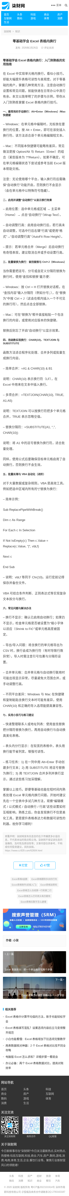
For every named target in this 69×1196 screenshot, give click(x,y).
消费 (60, 18)
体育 (46, 18)
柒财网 (7, 31)
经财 (39, 1176)
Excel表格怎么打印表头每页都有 (34, 896)
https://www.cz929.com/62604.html (23, 850)
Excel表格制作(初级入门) (24, 885)
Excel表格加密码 (48, 885)
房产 (60, 14)
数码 (19, 18)
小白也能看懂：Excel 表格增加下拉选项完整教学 (36, 1039)
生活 (6, 22)
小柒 (16, 940)
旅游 (48, 1176)
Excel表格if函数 (19, 879)
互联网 (8, 18)
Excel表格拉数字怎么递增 (33, 902)
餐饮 (48, 1180)
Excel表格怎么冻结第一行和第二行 (34, 890)
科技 (33, 14)
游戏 (33, 18)
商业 (46, 14)
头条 (19, 14)
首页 (6, 14)
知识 (17, 31)
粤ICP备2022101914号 (43, 1187)
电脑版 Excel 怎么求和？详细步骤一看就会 (32, 1056)
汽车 (57, 1180)
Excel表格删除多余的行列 (44, 879)
